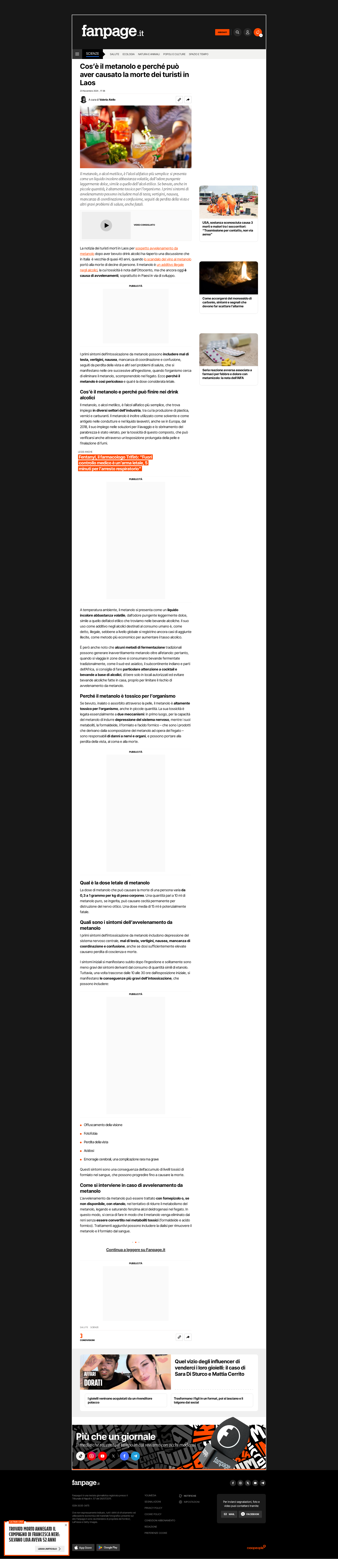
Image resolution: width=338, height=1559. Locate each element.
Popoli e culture (174, 54)
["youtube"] (102, 1456)
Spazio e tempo (198, 54)
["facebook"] (124, 1456)
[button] (187, 99)
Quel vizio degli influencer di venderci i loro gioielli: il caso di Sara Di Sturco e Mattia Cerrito (210, 1367)
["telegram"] (135, 1456)
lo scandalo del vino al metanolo (167, 259)
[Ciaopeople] (256, 1548)
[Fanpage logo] (108, 32)
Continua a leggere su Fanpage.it (135, 1249)
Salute (114, 54)
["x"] (113, 1456)
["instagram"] (91, 1456)
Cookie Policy (153, 1514)
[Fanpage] (86, 1483)
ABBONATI (222, 32)
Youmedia (150, 1495)
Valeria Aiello (107, 99)
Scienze (92, 53)
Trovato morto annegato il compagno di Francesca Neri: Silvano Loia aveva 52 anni (34, 1534)
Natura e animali (149, 54)
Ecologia (129, 54)
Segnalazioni (153, 1501)
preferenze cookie (156, 1532)
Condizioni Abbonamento (160, 1520)
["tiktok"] (80, 1456)
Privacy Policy (153, 1507)
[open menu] (77, 54)
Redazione (151, 1526)
